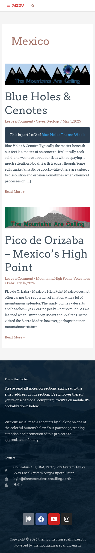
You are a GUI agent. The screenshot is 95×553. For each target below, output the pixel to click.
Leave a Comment (19, 121)
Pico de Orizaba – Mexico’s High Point (46, 254)
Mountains (44, 278)
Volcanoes (82, 278)
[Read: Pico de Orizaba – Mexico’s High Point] (47, 217)
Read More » (15, 191)
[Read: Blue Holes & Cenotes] (47, 74)
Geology (53, 121)
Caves (40, 121)
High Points (63, 278)
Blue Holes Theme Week (63, 135)
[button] (33, 6)
